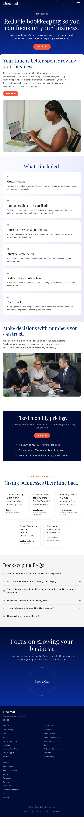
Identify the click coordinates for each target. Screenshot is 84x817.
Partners (6, 774)
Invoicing (6, 745)
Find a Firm (7, 786)
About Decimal (8, 767)
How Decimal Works (10, 770)
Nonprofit (47, 753)
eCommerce (48, 730)
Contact (6, 797)
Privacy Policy (29, 811)
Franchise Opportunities (11, 790)
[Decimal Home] (39, 3)
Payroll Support (8, 753)
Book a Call (42, 47)
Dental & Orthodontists (52, 737)
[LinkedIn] (4, 720)
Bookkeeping (8, 730)
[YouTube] (8, 720)
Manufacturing (49, 756)
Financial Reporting (10, 749)
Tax (4, 734)
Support (6, 793)
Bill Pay (5, 737)
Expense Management (11, 741)
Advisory (6, 756)
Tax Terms (56, 811)
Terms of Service (43, 811)
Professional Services (52, 749)
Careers (6, 782)
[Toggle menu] (78, 3)
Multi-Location (49, 741)
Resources (7, 778)
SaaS (45, 745)
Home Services (49, 734)
